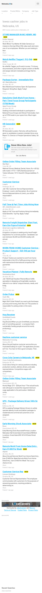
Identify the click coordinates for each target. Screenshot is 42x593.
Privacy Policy (33, 510)
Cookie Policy (22, 510)
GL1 (4, 253)
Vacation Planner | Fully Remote (17, 272)
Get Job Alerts (21, 156)
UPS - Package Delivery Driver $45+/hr (20, 401)
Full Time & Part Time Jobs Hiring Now (21, 204)
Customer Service (11, 182)
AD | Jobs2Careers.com (11, 207)
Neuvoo (32, 508)
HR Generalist (9, 124)
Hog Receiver (9, 314)
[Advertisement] (18, 550)
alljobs (5, 452)
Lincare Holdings (9, 474)
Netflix (5, 62)
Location (5, 11)
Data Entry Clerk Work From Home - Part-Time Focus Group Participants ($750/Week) (19, 101)
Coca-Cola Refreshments (12, 360)
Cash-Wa (6, 297)
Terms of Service (10, 510)
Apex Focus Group (9, 106)
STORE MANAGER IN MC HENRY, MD (19, 34)
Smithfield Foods (9, 317)
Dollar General (8, 39)
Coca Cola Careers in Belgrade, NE (18, 357)
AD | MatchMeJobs (9, 82)
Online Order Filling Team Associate (19, 161)
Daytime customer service (15, 337)
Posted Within (15, 11)
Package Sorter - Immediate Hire (18, 80)
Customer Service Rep (13, 471)
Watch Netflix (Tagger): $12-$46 (17, 59)
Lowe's (5, 184)
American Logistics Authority (13, 228)
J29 (4, 126)
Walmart (6, 381)
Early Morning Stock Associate (17, 423)
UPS (4, 404)
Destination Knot (9, 274)
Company (25, 11)
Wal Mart (6, 164)
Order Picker (8, 294)
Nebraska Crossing (10, 340)
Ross (4, 426)
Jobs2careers (21, 508)
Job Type (35, 11)
